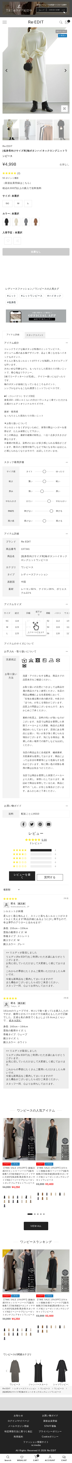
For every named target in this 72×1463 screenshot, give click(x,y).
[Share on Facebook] (23, 824)
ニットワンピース (31, 295)
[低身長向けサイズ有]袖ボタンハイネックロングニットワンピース (32, 1392)
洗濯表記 (11, 659)
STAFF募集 (50, 1426)
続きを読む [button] (15, 1020)
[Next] (65, 70)
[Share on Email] (48, 824)
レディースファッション (25, 1389)
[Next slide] (65, 1371)
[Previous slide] (6, 1371)
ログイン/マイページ (18, 1421)
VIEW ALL (36, 1226)
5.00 (44, 840)
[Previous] (7, 70)
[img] (10, 898)
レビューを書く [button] (22, 876)
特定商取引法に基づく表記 (18, 1431)
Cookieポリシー (50, 1436)
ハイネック (54, 295)
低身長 (11, 302)
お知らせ (18, 1415)
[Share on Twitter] (31, 824)
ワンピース (27, 567)
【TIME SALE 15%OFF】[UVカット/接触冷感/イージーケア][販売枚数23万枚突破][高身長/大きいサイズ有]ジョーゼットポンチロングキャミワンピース (52, 1174)
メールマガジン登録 (18, 1426)
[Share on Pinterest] (40, 824)
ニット (11, 295)
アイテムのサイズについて (19, 643)
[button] (10, 173)
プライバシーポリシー (50, 1431)
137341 (25, 549)
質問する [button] (49, 877)
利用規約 (18, 1436)
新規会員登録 (50, 1421)
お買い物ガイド (50, 1415)
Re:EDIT (8, 146)
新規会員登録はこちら (17, 183)
